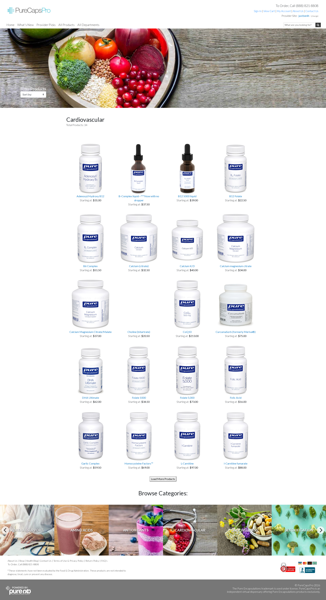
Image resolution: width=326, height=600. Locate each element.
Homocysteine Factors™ (138, 463)
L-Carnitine (187, 463)
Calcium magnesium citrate (235, 266)
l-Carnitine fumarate (235, 463)
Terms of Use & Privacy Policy (68, 560)
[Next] (320, 530)
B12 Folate (235, 196)
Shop (21, 560)
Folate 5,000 (187, 397)
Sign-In (257, 11)
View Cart (269, 11)
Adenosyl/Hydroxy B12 (90, 196)
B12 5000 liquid (187, 196)
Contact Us (311, 11)
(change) (314, 16)
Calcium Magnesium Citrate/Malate (90, 331)
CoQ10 (187, 331)
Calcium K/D (187, 266)
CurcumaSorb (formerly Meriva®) (236, 331)
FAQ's (104, 560)
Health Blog (32, 560)
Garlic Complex (90, 463)
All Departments (88, 25)
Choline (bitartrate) (139, 331)
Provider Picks (46, 25)
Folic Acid (235, 397)
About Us (298, 11)
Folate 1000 (139, 397)
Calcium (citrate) (139, 266)
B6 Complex (90, 266)
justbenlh (303, 15)
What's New (25, 25)
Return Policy (92, 560)
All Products (66, 25)
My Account (284, 11)
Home (10, 25)
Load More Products (163, 478)
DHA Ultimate (90, 397)
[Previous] (5, 530)
